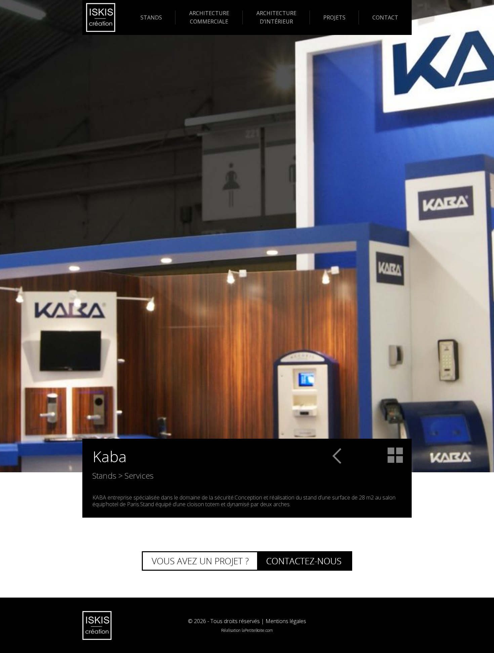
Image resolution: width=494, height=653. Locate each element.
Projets (334, 17)
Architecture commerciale (209, 17)
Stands (151, 17)
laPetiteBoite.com (257, 630)
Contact (385, 17)
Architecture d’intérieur (276, 17)
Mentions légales (285, 621)
